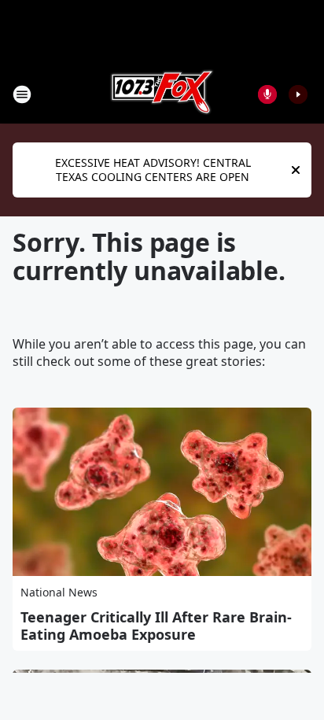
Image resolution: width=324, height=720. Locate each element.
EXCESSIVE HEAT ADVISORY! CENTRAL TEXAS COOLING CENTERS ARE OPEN (153, 169)
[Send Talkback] (267, 94)
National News (59, 592)
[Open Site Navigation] (22, 94)
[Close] (295, 170)
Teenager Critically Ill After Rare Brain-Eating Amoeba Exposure (156, 625)
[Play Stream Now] (298, 94)
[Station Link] (162, 94)
